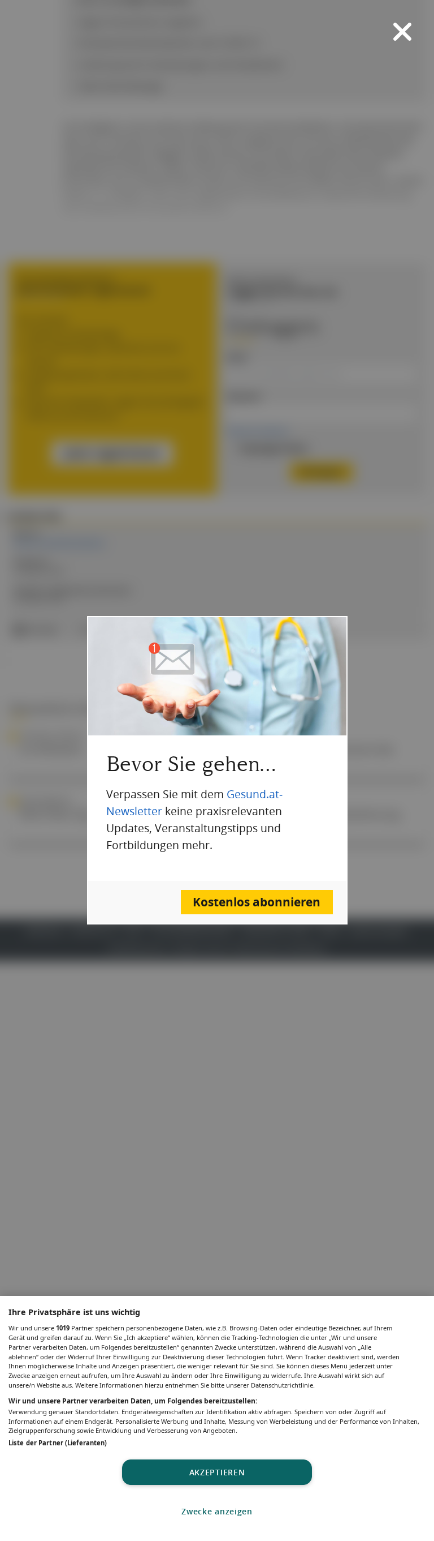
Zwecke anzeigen (217, 1511)
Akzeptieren (217, 1472)
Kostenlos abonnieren (256, 902)
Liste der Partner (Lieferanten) (57, 1443)
